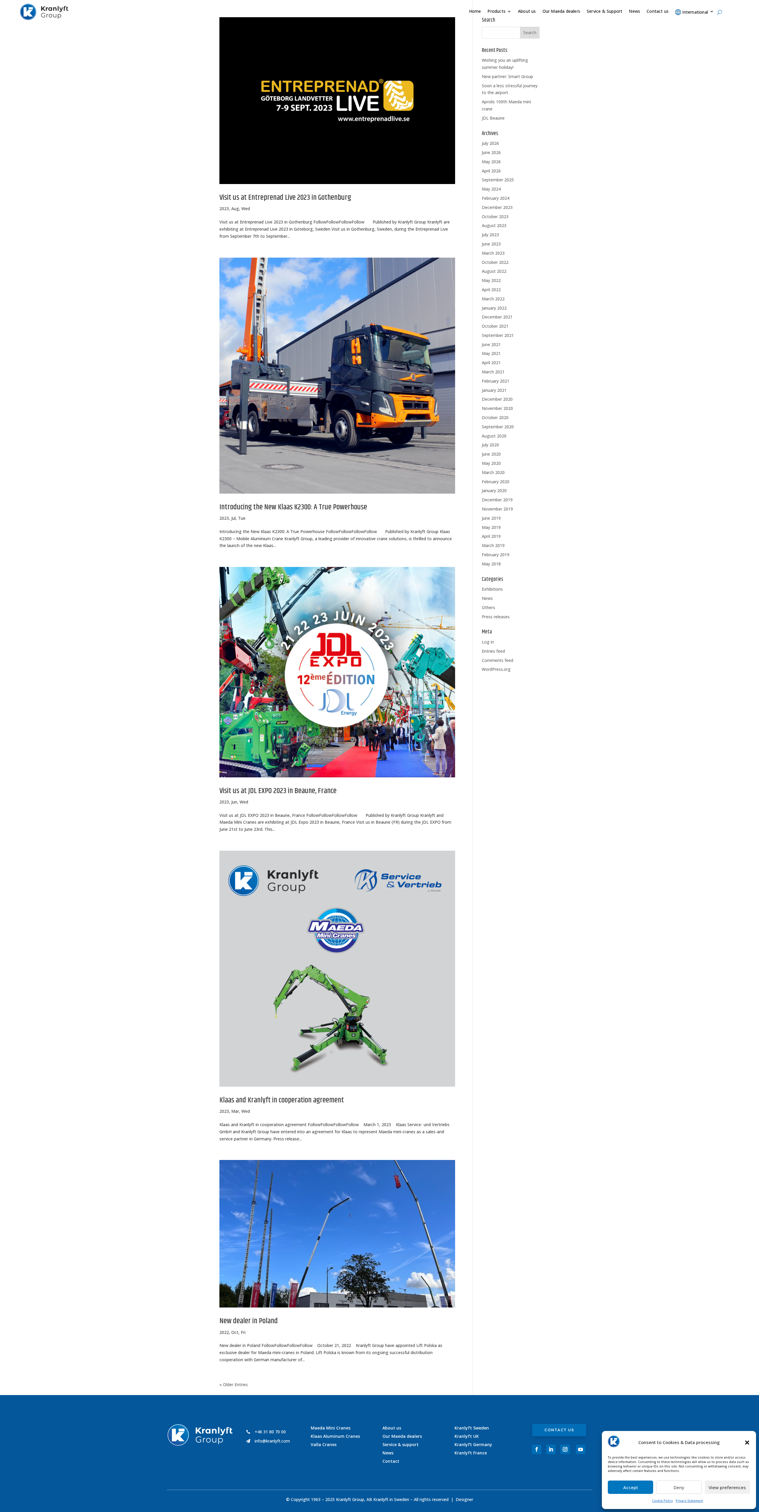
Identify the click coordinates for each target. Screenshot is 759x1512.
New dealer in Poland (248, 1321)
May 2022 (491, 280)
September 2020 (498, 426)
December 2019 (497, 500)
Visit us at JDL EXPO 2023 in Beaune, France (278, 791)
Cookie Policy (662, 1501)
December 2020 (497, 399)
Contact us (658, 11)
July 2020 (490, 445)
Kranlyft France (471, 1453)
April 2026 (491, 171)
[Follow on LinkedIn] (551, 1449)
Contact (390, 1461)
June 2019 (491, 518)
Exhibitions (492, 589)
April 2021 (491, 362)
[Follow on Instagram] (565, 1449)
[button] (747, 1443)
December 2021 (497, 317)
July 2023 (490, 234)
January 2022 (494, 308)
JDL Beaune (493, 118)
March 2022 (493, 299)
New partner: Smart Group (507, 76)
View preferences (727, 1487)
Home (475, 11)
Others (488, 607)
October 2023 (495, 216)
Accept (630, 1487)
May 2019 (491, 527)
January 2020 (494, 490)
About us (527, 11)
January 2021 (494, 390)
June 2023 (491, 244)
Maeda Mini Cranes (330, 1428)
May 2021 (491, 353)
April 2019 (491, 536)
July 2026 (490, 143)
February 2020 (495, 481)
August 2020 (494, 436)
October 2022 (495, 262)
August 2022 (494, 271)
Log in (488, 642)
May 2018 (491, 564)
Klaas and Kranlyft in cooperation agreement (281, 1100)
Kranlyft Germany (473, 1444)
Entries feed (493, 651)
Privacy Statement (689, 1501)
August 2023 (494, 225)
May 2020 (491, 463)
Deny (679, 1487)
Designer (464, 1499)
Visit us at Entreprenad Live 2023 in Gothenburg (285, 197)
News (634, 11)
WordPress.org (496, 669)
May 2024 (491, 189)
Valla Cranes (324, 1444)
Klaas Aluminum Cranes (335, 1436)
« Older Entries (233, 1384)
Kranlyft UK (467, 1436)
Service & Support (604, 11)
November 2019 (497, 509)
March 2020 (493, 472)
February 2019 (495, 554)
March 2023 (493, 253)
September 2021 (498, 335)
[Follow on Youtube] (580, 1449)
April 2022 (491, 289)
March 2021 (493, 372)
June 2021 (491, 344)
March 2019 (493, 545)
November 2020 (497, 408)
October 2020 (495, 417)
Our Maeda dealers (561, 11)
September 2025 (498, 180)
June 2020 (491, 454)
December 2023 (497, 207)
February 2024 (495, 198)
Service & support (400, 1444)
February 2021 (495, 381)
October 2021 (495, 326)
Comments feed (497, 660)
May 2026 (491, 161)
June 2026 (491, 152)
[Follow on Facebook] (536, 1449)
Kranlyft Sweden (472, 1428)
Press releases (496, 616)
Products (496, 11)
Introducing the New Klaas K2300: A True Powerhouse (293, 507)
